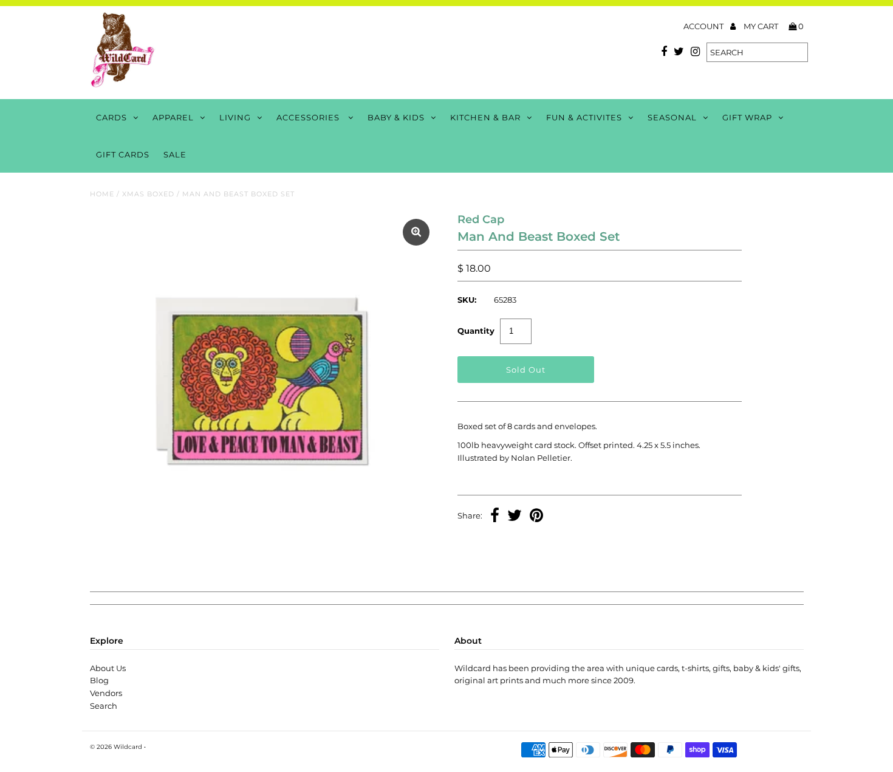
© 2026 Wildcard (116, 747)
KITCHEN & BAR (485, 117)
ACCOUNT (704, 26)
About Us (108, 668)
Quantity (475, 331)
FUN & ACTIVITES (584, 117)
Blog (99, 680)
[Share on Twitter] (514, 517)
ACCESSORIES (309, 117)
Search (103, 706)
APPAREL (173, 117)
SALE (174, 154)
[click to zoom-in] (416, 232)
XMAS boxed (148, 194)
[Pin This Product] (536, 517)
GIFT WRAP (747, 117)
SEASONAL (672, 117)
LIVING (235, 117)
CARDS (111, 117)
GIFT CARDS (122, 154)
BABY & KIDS (396, 117)
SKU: (466, 300)
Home (102, 194)
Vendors (106, 693)
